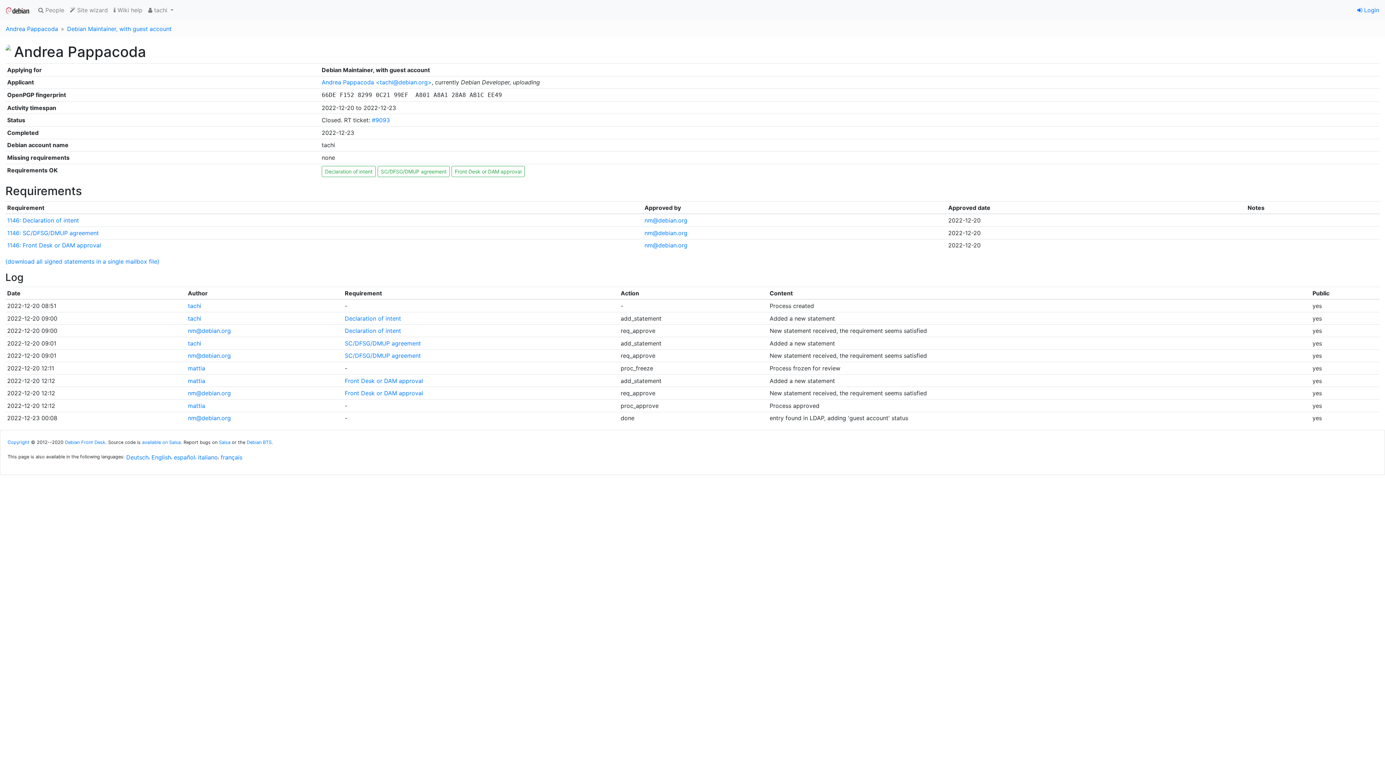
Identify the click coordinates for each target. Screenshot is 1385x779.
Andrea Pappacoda (32, 28)
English (161, 457)
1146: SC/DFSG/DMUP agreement (53, 233)
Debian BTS (259, 442)
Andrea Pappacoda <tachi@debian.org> (377, 82)
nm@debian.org (666, 220)
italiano (208, 457)
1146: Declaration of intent (43, 220)
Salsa (224, 442)
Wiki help (129, 10)
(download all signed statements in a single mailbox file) (82, 261)
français (231, 457)
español (184, 457)
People (54, 10)
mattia (196, 368)
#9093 (381, 120)
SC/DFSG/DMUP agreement (414, 171)
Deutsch (137, 457)
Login (1370, 10)
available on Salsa (161, 442)
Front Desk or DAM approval (488, 171)
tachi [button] (160, 10)
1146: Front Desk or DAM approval (54, 245)
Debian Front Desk (85, 442)
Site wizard (91, 10)
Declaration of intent (349, 171)
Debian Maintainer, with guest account (119, 28)
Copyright (19, 442)
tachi (194, 305)
